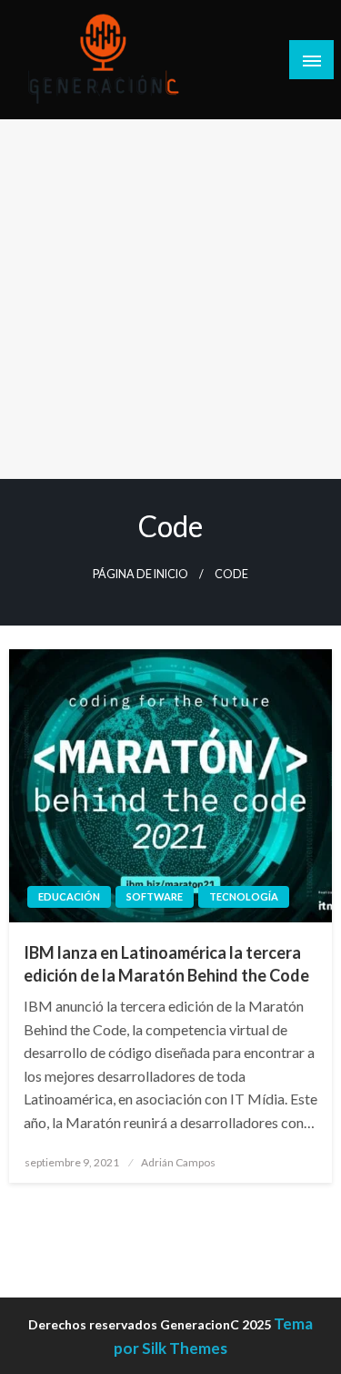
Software (154, 896)
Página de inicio (140, 574)
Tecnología (243, 896)
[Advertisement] (170, 299)
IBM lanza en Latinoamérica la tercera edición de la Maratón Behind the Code (166, 963)
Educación (69, 896)
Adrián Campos (178, 1162)
